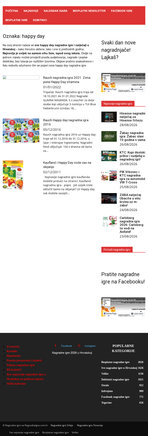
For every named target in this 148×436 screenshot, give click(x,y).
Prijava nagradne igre (21, 365)
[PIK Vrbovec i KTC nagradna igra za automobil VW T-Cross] (109, 175)
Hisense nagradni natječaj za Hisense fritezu (132, 116)
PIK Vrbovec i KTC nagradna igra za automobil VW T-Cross (132, 177)
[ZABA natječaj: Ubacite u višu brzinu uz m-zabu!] (109, 198)
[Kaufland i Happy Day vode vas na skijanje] (21, 174)
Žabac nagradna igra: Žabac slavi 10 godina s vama (132, 136)
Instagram (90, 346)
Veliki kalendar (16, 383)
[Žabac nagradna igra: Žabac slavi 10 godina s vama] (109, 136)
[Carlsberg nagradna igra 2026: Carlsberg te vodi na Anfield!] (109, 221)
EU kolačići (14, 370)
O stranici (13, 346)
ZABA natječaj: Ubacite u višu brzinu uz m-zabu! (131, 200)
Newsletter (14, 356)
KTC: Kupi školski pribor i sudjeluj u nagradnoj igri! (132, 155)
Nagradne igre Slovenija (90, 425)
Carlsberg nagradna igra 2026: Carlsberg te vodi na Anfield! (131, 225)
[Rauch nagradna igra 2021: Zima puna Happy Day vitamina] (21, 88)
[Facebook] (55, 345)
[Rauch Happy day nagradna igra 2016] (21, 130)
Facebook (66, 346)
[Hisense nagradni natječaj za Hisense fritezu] (109, 117)
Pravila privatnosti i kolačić (24, 360)
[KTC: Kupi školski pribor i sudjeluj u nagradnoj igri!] (109, 156)
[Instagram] (79, 345)
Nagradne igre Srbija (62, 425)
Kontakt (12, 351)
